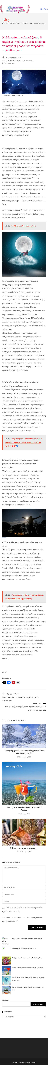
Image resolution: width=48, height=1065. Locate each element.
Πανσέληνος (27, 61)
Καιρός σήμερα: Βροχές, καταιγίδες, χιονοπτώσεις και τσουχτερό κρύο (24, 752)
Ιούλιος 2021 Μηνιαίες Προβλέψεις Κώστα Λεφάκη (24, 808)
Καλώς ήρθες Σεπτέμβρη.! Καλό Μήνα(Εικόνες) (27, 938)
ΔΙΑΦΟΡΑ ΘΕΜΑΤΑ (12, 61)
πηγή (4, 672)
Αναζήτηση (5, 1000)
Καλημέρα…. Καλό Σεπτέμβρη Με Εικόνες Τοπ (26, 958)
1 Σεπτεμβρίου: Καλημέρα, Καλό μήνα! (24, 948)
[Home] (3, 23)
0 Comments (9, 64)
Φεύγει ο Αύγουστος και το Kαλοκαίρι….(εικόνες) (27, 967)
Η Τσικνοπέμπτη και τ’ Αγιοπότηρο (24, 848)
